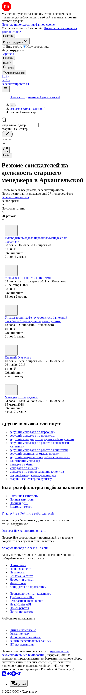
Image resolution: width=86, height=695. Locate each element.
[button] (6, 76)
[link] (8, 67)
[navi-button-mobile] (6, 89)
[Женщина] (11, 350)
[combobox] (20, 125)
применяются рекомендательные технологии (35, 653)
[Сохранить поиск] (6, 150)
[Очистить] (7, 134)
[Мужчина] (11, 230)
